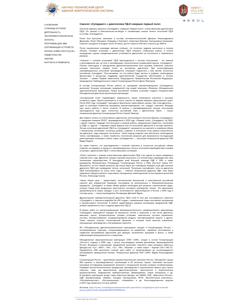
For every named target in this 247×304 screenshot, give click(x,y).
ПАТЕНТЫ (49, 40)
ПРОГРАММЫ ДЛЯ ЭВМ (55, 43)
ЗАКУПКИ (48, 59)
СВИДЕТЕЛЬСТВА (52, 55)
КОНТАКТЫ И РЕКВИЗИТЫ (57, 62)
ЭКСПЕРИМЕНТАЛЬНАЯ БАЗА (58, 36)
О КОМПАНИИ (51, 25)
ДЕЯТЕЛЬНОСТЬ (52, 32)
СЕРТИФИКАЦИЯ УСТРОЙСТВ (58, 47)
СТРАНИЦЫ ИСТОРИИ (55, 28)
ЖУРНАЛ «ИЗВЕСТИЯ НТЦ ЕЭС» (59, 51)
